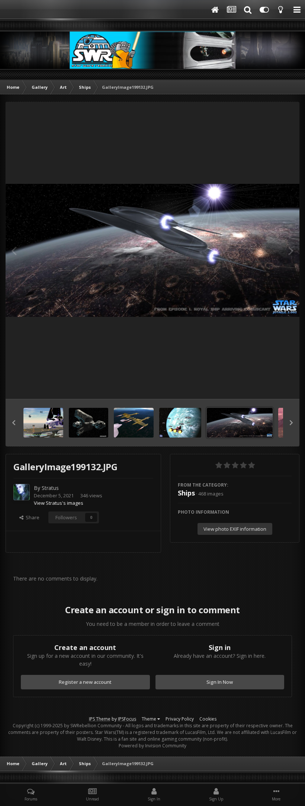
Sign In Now (219, 682)
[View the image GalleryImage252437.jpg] (89, 423)
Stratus (50, 487)
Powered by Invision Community (152, 745)
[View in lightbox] (152, 250)
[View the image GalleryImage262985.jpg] (43, 423)
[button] (14, 423)
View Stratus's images (58, 503)
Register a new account (85, 682)
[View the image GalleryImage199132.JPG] (239, 423)
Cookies (207, 719)
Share (31, 517)
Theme (149, 719)
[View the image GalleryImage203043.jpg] (180, 423)
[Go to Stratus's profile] (21, 492)
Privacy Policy (180, 719)
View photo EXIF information (234, 529)
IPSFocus (127, 719)
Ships (186, 492)
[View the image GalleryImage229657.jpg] (134, 423)
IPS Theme (99, 719)
